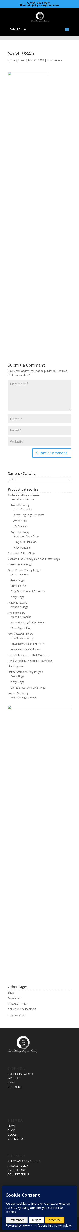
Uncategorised (16, 666)
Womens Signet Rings (24, 697)
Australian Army (20, 505)
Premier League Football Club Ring (28, 655)
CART (11, 1082)
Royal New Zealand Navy (26, 649)
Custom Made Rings (20, 564)
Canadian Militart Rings (21, 553)
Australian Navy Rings (26, 536)
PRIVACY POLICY (18, 1004)
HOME (12, 1126)
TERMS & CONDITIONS (22, 1009)
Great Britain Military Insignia (25, 570)
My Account (15, 998)
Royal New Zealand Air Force (28, 643)
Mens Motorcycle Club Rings (27, 622)
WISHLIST (14, 1078)
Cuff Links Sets (19, 585)
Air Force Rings (19, 574)
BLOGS (12, 1134)
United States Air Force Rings (28, 687)
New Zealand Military (20, 634)
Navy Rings (17, 597)
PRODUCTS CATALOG (21, 1074)
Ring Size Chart (17, 1015)
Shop (11, 992)
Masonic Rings (19, 607)
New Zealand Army (22, 638)
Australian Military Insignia (23, 495)
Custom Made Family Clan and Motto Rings (34, 559)
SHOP (11, 1130)
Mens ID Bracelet (21, 617)
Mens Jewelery (16, 612)
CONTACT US (16, 1139)
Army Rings (20, 520)
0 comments (54, 60)
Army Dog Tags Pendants (28, 515)
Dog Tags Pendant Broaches (28, 591)
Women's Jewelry (18, 693)
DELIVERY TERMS (18, 1174)
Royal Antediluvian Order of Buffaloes (30, 660)
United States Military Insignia (25, 672)
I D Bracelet (20, 526)
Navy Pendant (21, 547)
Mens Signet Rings (22, 628)
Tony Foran (18, 60)
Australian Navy (20, 532)
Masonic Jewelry (17, 602)
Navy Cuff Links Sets (25, 542)
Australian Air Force (22, 499)
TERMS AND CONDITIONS (24, 1161)
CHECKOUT (15, 1087)
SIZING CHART (17, 1170)
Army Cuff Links (22, 509)
